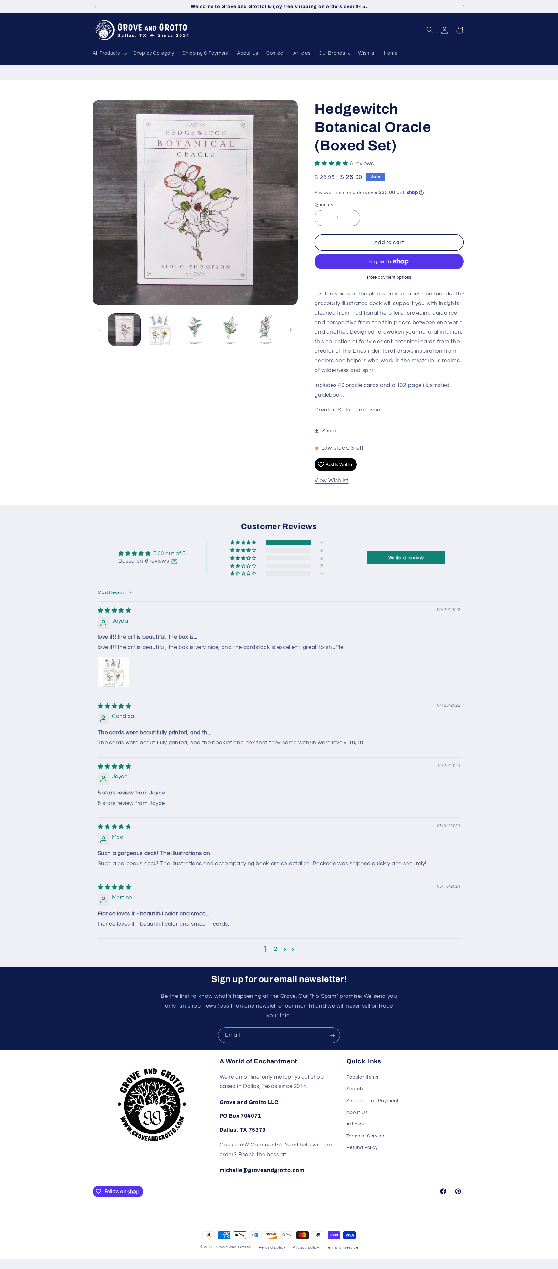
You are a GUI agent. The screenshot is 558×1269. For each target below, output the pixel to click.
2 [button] (275, 949)
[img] (114, 610)
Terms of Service (365, 1136)
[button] (108, 54)
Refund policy (272, 1247)
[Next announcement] (463, 6)
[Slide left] (100, 330)
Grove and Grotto (233, 1247)
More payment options (389, 277)
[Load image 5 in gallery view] (266, 330)
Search (354, 1088)
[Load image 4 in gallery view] (230, 330)
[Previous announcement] (95, 6)
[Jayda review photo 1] (113, 672)
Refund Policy (362, 1147)
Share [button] (329, 430)
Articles (355, 1124)
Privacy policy (305, 1247)
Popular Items (362, 1077)
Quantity (324, 204)
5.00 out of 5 (169, 554)
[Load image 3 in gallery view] (195, 330)
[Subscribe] (332, 1035)
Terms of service (342, 1247)
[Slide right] (291, 330)
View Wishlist (331, 481)
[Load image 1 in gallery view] (124, 330)
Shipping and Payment (372, 1100)
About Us (357, 1112)
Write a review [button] (406, 557)
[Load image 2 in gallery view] (160, 330)
